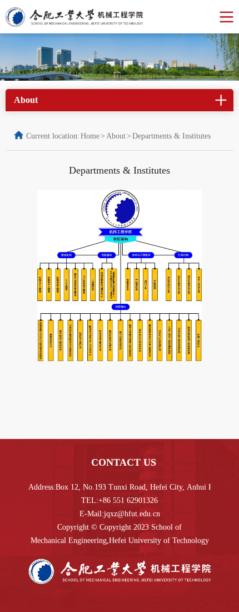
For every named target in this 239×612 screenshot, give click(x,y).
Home (90, 136)
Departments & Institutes (171, 136)
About (116, 136)
